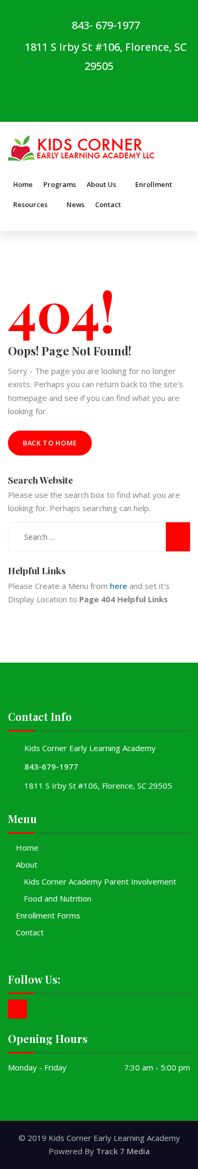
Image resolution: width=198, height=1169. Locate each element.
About (26, 864)
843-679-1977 (51, 766)
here (118, 586)
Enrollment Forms (48, 915)
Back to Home (50, 443)
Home (27, 847)
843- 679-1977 (104, 25)
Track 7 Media (123, 1151)
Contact (30, 932)
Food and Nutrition (57, 898)
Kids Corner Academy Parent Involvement (100, 881)
